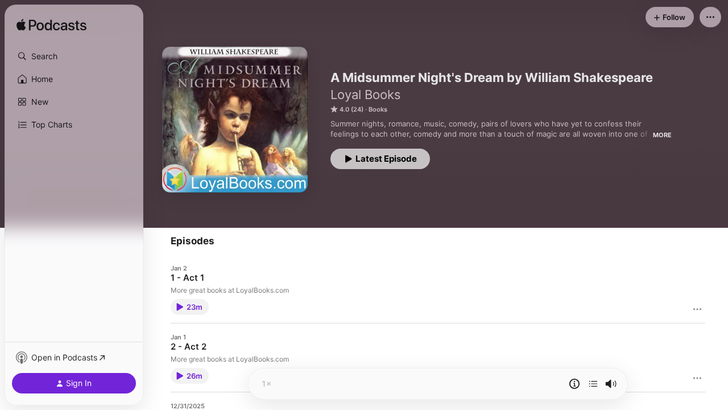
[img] (51, 25)
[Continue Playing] (593, 384)
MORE (662, 135)
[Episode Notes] (574, 384)
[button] (74, 56)
